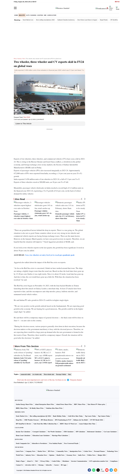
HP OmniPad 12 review (117, 20)
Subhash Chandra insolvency (66, 20)
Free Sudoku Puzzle (55, 443)
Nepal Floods (104, 20)
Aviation (40, 15)
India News (81, 455)
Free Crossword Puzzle (71, 443)
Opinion (51, 455)
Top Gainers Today (104, 416)
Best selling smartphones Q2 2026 (40, 416)
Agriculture (51, 15)
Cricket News (88, 451)
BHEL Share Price (22, 408)
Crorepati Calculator (39, 431)
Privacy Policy (44, 461)
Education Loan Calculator (41, 435)
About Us (30, 461)
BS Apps (63, 465)
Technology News (112, 451)
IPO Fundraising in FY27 (63, 420)
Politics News (91, 455)
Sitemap (41, 465)
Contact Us (19, 465)
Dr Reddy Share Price (37, 408)
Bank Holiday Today (59, 416)
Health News (60, 455)
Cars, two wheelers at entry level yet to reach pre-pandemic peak (49, 255)
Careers (56, 465)
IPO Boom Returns (47, 420)
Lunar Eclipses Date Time (87, 424)
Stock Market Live (28, 20)
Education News (42, 455)
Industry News (30, 455)
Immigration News (75, 451)
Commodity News (62, 451)
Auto (28, 15)
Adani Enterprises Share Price (44, 404)
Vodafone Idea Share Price (54, 408)
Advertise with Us (30, 465)
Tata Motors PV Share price (96, 404)
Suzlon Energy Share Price (24, 404)
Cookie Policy (56, 461)
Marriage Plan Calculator (60, 435)
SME (45, 15)
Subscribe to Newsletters (39, 443)
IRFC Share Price (79, 404)
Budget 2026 (102, 455)
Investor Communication (79, 461)
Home (16, 15)
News (24, 58)
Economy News (71, 455)
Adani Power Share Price (64, 404)
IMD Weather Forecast (31, 420)
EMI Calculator (69, 431)
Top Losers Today (90, 416)
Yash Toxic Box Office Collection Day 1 (45, 424)
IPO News (51, 451)
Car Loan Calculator (110, 431)
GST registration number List (98, 461)
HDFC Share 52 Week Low (68, 424)
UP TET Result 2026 (96, 420)
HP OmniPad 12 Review (23, 424)
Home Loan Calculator (23, 435)
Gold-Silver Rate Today (75, 416)
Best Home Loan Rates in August (87, 20)
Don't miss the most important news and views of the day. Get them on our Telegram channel (49, 380)
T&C (36, 461)
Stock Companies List (23, 443)
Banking (33, 15)
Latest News (19, 451)
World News (19, 455)
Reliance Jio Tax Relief (80, 420)
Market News (42, 451)
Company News (30, 451)
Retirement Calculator (94, 431)
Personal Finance (99, 451)
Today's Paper (20, 461)
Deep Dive (19, 420)
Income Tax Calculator (23, 431)
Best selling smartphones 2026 (45, 20)
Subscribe (49, 465)
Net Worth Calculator (55, 431)
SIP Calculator (80, 431)
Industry (22, 15)
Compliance (114, 461)
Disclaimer (65, 461)
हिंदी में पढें (117, 1)
